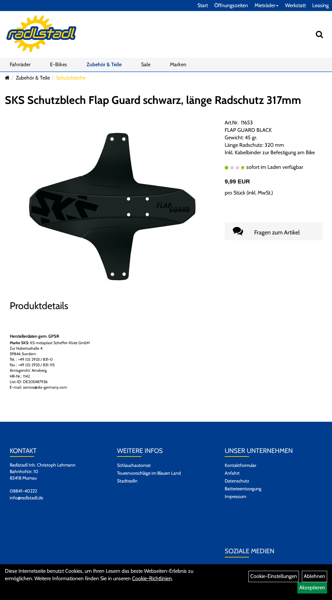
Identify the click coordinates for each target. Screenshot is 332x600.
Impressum (235, 496)
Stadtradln (127, 481)
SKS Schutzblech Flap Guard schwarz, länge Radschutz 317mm (153, 100)
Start (202, 5)
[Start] (7, 78)
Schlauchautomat (134, 465)
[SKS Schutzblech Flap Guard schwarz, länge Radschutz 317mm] (112, 206)
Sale (145, 64)
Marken (178, 64)
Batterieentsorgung (243, 489)
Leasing (320, 5)
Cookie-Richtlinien (152, 578)
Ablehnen (314, 576)
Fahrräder (20, 64)
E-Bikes (58, 64)
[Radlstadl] (41, 33)
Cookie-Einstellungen (273, 576)
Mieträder (265, 5)
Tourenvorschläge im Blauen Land (149, 473)
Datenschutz (237, 481)
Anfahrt (232, 473)
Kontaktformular (240, 465)
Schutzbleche (71, 78)
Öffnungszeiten (231, 5)
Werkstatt (295, 5)
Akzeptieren (312, 587)
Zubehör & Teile (104, 64)
